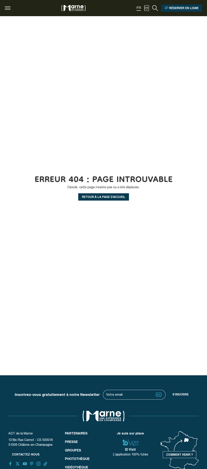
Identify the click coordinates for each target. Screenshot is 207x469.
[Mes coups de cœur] (146, 8)
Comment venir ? (179, 454)
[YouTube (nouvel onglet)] (25, 464)
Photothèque (77, 459)
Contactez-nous (26, 454)
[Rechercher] (155, 8)
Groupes (73, 450)
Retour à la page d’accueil (103, 197)
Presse (71, 442)
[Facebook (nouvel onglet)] (10, 464)
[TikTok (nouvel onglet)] (45, 464)
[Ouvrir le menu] (7, 8)
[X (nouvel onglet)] (18, 464)
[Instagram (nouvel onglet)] (38, 464)
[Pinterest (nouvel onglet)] (31, 464)
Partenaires (76, 433)
